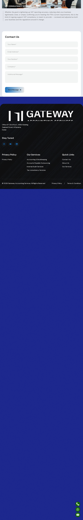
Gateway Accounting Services (19, 183)
